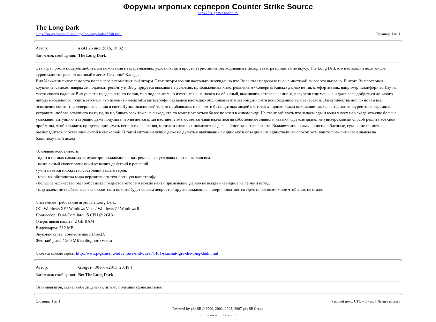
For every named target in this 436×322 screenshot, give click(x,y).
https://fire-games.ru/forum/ (218, 13)
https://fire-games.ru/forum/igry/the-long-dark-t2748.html (79, 34)
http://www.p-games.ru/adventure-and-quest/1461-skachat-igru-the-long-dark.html (147, 253)
